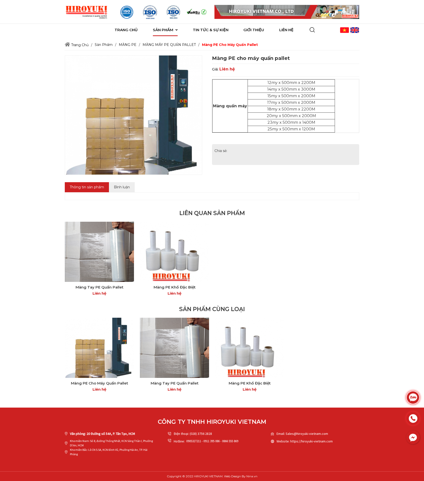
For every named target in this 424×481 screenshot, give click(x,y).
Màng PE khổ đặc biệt (175, 287)
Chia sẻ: (220, 151)
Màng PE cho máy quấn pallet (99, 383)
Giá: (215, 69)
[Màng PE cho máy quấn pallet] (99, 348)
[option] (126, 12)
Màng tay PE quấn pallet (99, 287)
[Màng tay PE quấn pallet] (99, 252)
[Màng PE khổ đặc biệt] (174, 252)
